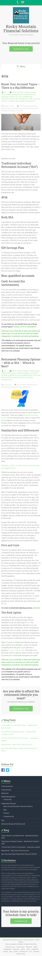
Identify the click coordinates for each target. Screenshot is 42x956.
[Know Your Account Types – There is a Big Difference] (21, 115)
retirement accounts (32, 385)
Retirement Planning (17, 99)
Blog (5, 810)
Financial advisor (29, 94)
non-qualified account (18, 108)
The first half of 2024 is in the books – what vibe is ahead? (20, 847)
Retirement (5, 793)
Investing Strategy (22, 373)
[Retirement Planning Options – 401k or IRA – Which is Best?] (21, 391)
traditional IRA (19, 110)
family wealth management (11, 94)
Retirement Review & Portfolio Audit (13, 824)
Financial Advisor (7, 786)
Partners (6, 813)
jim (5, 92)
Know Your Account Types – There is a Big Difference (20, 85)
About (28, 949)
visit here (36, 608)
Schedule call (21, 921)
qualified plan (28, 97)
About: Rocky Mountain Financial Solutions (18, 806)
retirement (5, 99)
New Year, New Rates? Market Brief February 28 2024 (19, 854)
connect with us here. (17, 650)
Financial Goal (6, 790)
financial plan (35, 371)
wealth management (27, 101)
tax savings (28, 377)
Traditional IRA (13, 101)
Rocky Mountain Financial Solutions (21, 28)
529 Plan (20, 92)
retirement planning (29, 108)
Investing (4, 97)
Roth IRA (29, 99)
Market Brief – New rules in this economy (16, 745)
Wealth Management (8, 797)
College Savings (30, 92)
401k (14, 92)
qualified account (15, 97)
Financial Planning (8, 373)
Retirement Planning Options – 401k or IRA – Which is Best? (20, 362)
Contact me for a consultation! (24, 327)
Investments (7, 799)
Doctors (23, 949)
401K (20, 106)
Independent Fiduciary (8, 803)
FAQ (2, 820)
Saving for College (9, 110)
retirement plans (17, 387)
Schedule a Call (21, 49)
